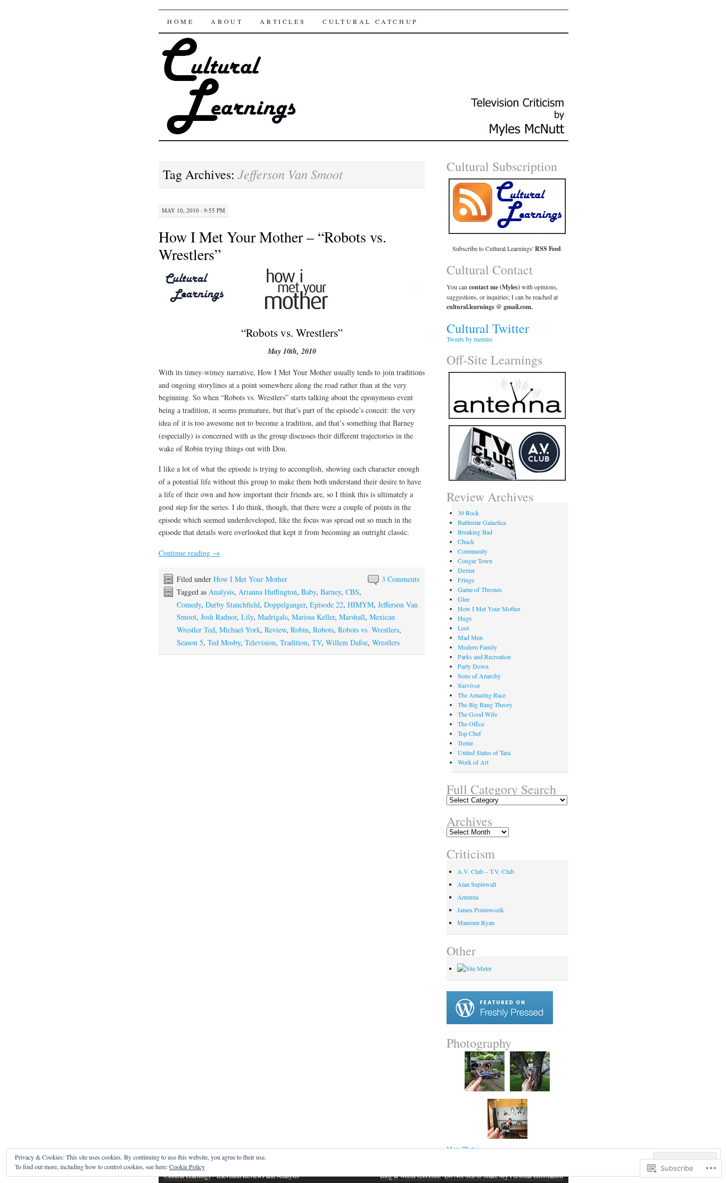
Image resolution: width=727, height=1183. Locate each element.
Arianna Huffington (267, 592)
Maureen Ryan (475, 922)
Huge (465, 618)
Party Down (473, 666)
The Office (471, 723)
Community (473, 551)
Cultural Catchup (370, 21)
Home (180, 21)
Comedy (189, 604)
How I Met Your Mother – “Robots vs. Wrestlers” (272, 245)
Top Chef (469, 733)
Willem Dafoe (347, 642)
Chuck (466, 541)
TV (316, 642)
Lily (247, 617)
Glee (463, 599)
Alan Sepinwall (476, 884)
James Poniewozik (480, 909)
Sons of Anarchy (479, 675)
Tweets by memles (470, 339)
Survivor (469, 685)
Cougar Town (475, 560)
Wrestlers (386, 642)
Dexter (466, 570)
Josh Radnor (219, 617)
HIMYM (361, 604)
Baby (308, 592)
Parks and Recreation (484, 656)
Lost (463, 627)
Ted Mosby (224, 642)
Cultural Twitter (488, 328)
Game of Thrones (480, 589)
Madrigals (272, 617)
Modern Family (477, 647)
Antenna (467, 897)
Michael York (239, 630)
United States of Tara (484, 752)
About (227, 21)
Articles (282, 21)
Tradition (294, 642)
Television (260, 642)
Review (275, 630)
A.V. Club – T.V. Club (485, 871)
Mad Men (470, 637)
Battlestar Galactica (482, 522)
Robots (323, 630)
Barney (330, 592)
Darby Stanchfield (232, 604)
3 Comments (400, 579)
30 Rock (468, 512)
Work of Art (473, 762)
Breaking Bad (475, 532)
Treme (465, 743)
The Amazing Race (482, 695)
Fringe (466, 580)
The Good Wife (477, 714)
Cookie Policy (187, 1166)
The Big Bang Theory (485, 704)
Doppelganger (284, 604)
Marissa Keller (313, 617)
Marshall (352, 617)
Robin (300, 630)
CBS (352, 592)
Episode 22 (326, 604)
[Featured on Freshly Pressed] (500, 1021)
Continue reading (189, 553)
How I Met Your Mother (250, 579)
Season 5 (190, 642)
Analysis (221, 592)
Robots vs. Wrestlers (368, 630)
